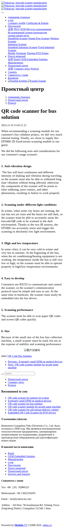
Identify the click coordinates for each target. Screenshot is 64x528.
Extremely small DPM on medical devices (29, 400)
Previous (35, 361)
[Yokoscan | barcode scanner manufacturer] (32, 5)
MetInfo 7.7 (20, 525)
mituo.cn (47, 525)
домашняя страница (19, 17)
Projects (12, 103)
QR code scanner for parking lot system (28, 397)
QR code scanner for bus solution (25, 403)
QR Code (13, 356)
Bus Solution (25, 356)
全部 (10, 29)
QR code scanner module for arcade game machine (34, 406)
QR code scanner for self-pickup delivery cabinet (33, 409)
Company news (16, 382)
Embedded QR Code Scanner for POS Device (32, 412)
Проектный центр (18, 100)
